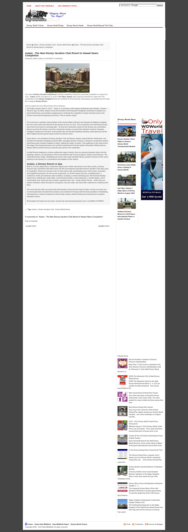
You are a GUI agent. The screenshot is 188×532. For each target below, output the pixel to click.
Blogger (160, 524)
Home (29, 6)
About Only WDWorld (44, 6)
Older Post (31, 226)
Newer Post (103, 226)
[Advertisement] (92, 34)
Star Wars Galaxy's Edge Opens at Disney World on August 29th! (126, 190)
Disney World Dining (55, 25)
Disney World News (64, 45)
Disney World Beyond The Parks (100, 25)
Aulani (35, 45)
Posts (128, 524)
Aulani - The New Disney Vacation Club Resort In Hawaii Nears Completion (61, 54)
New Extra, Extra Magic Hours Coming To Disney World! (127, 167)
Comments (139, 524)
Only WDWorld (47, 527)
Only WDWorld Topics (67, 6)
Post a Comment (31, 221)
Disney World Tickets (35, 25)
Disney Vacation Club (47, 45)
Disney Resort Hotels (75, 25)
